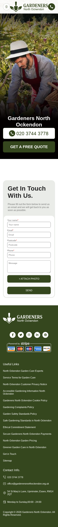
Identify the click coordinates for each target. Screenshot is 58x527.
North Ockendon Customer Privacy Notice (25, 384)
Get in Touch (9, 454)
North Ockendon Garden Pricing (20, 440)
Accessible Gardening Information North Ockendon (24, 392)
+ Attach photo (29, 279)
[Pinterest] (45, 335)
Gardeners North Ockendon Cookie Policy (25, 400)
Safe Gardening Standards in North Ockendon (27, 420)
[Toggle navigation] (6, 6)
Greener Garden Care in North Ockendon (24, 447)
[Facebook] (13, 335)
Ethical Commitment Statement (19, 427)
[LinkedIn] (37, 335)
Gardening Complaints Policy (18, 407)
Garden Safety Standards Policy (20, 414)
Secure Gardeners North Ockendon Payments (27, 434)
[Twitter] (21, 335)
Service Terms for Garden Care (19, 377)
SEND (29, 290)
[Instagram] (29, 335)
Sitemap (7, 460)
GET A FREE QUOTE (29, 147)
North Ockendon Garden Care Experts (23, 371)
